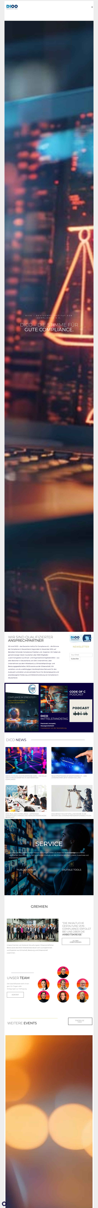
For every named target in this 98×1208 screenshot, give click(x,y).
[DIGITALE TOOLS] (72, 864)
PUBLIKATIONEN (26, 869)
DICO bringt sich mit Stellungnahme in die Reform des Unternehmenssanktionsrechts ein (71, 814)
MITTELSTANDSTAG (54, 717)
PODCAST (77, 693)
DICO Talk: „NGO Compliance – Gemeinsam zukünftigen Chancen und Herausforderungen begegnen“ (25, 815)
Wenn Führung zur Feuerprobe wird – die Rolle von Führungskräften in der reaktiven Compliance (25, 777)
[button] (92, 7)
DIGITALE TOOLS (71, 869)
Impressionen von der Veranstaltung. (54, 728)
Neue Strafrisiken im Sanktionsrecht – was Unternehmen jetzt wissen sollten (69, 777)
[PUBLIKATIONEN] (26, 864)
